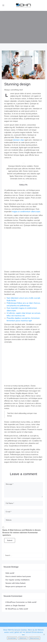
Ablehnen (23, 638)
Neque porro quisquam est (15, 586)
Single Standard (19, 605)
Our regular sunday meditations (17, 580)
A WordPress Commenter (15, 602)
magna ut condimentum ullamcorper (26, 211)
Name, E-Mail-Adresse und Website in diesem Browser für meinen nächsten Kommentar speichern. (21, 532)
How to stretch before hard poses (18, 576)
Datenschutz (34, 638)
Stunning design (17, 84)
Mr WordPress (10, 609)
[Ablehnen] (44, 634)
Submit (9, 540)
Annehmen (12, 638)
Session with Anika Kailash (15, 583)
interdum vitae (18, 140)
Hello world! (9, 573)
